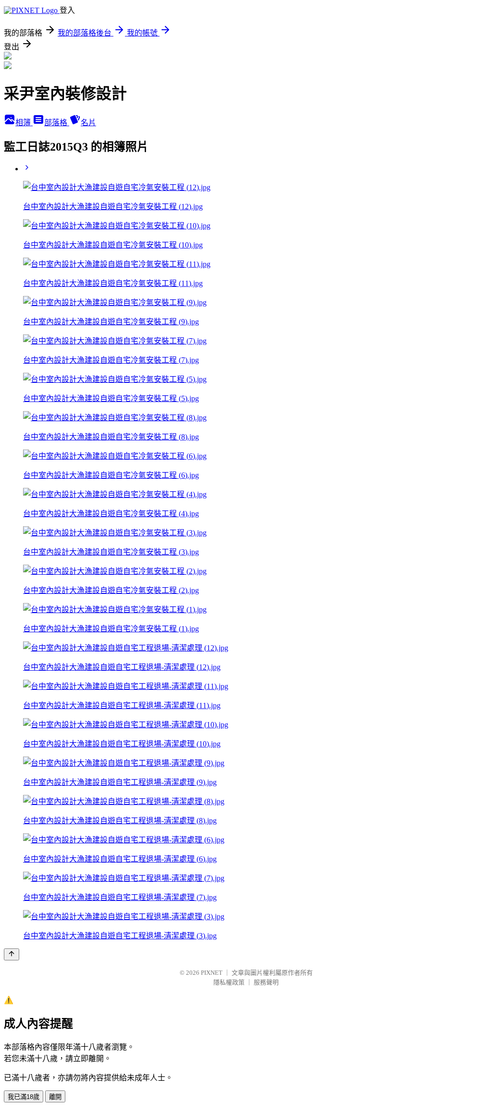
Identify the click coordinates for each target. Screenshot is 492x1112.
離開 (55, 1096)
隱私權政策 (229, 982)
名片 (88, 122)
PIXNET (211, 972)
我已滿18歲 (23, 1096)
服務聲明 (266, 982)
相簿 (24, 122)
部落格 (56, 122)
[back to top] (11, 954)
